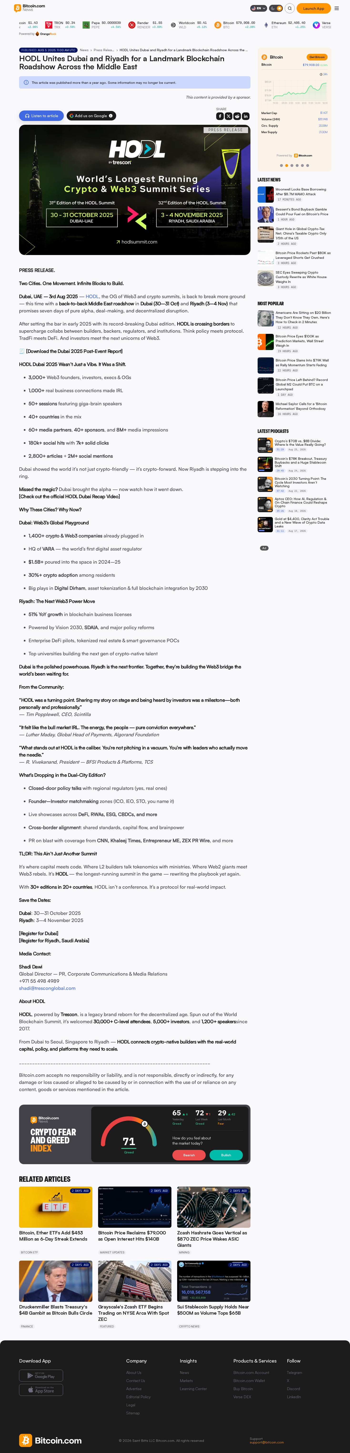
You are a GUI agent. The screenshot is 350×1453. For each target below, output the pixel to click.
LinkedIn (294, 1396)
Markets (186, 1380)
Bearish (189, 1155)
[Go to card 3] (291, 165)
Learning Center (193, 1388)
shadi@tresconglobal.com (47, 988)
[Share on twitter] (228, 116)
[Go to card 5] (302, 165)
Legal (130, 1405)
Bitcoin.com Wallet (249, 1380)
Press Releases (104, 50)
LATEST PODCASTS (273, 431)
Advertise (134, 1388)
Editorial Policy (138, 1396)
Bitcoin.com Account (251, 1372)
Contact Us (135, 1380)
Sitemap (133, 1413)
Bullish (226, 1155)
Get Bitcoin (317, 57)
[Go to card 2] (286, 165)
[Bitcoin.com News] (29, 8)
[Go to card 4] (297, 165)
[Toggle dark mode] (276, 8)
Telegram (294, 1372)
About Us (133, 1372)
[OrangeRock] (45, 33)
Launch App (313, 8)
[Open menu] (336, 8)
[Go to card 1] (281, 165)
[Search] (290, 8)
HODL (92, 296)
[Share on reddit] (237, 116)
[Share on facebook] (220, 116)
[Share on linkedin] (246, 116)
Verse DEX (242, 1396)
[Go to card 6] (307, 165)
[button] (111, 116)
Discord (293, 1388)
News (84, 50)
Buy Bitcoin (243, 1388)
